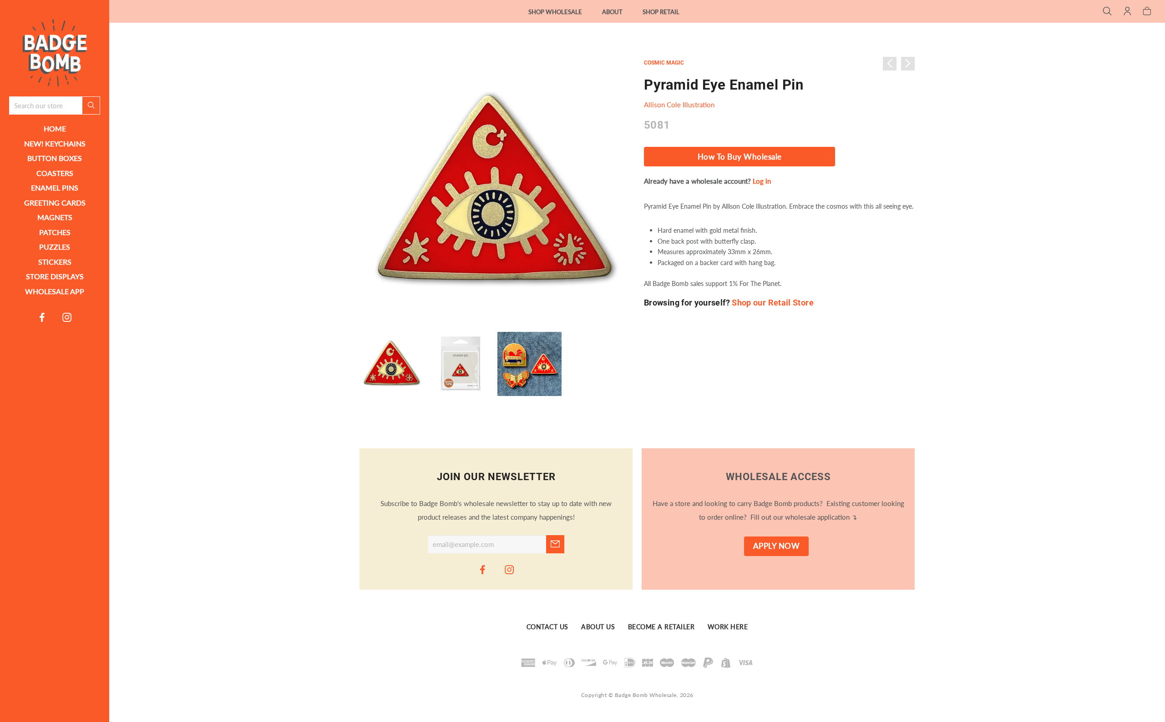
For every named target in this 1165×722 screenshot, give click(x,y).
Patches (55, 232)
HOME (55, 128)
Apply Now (776, 546)
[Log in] (1127, 11)
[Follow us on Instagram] (67, 317)
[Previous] (890, 63)
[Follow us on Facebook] (42, 317)
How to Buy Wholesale (740, 156)
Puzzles (54, 246)
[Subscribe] (555, 544)
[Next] (908, 63)
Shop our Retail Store (773, 302)
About (612, 11)
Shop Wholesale (555, 11)
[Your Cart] (1147, 11)
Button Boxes (54, 158)
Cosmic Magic (664, 63)
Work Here (728, 627)
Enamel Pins (54, 187)
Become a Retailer (661, 627)
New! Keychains (55, 143)
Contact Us (547, 627)
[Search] (1107, 11)
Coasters (54, 173)
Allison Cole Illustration (679, 104)
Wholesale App (54, 291)
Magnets (54, 217)
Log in (762, 181)
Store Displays (55, 276)
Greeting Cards (55, 202)
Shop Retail (661, 11)
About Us (598, 627)
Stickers (54, 261)
